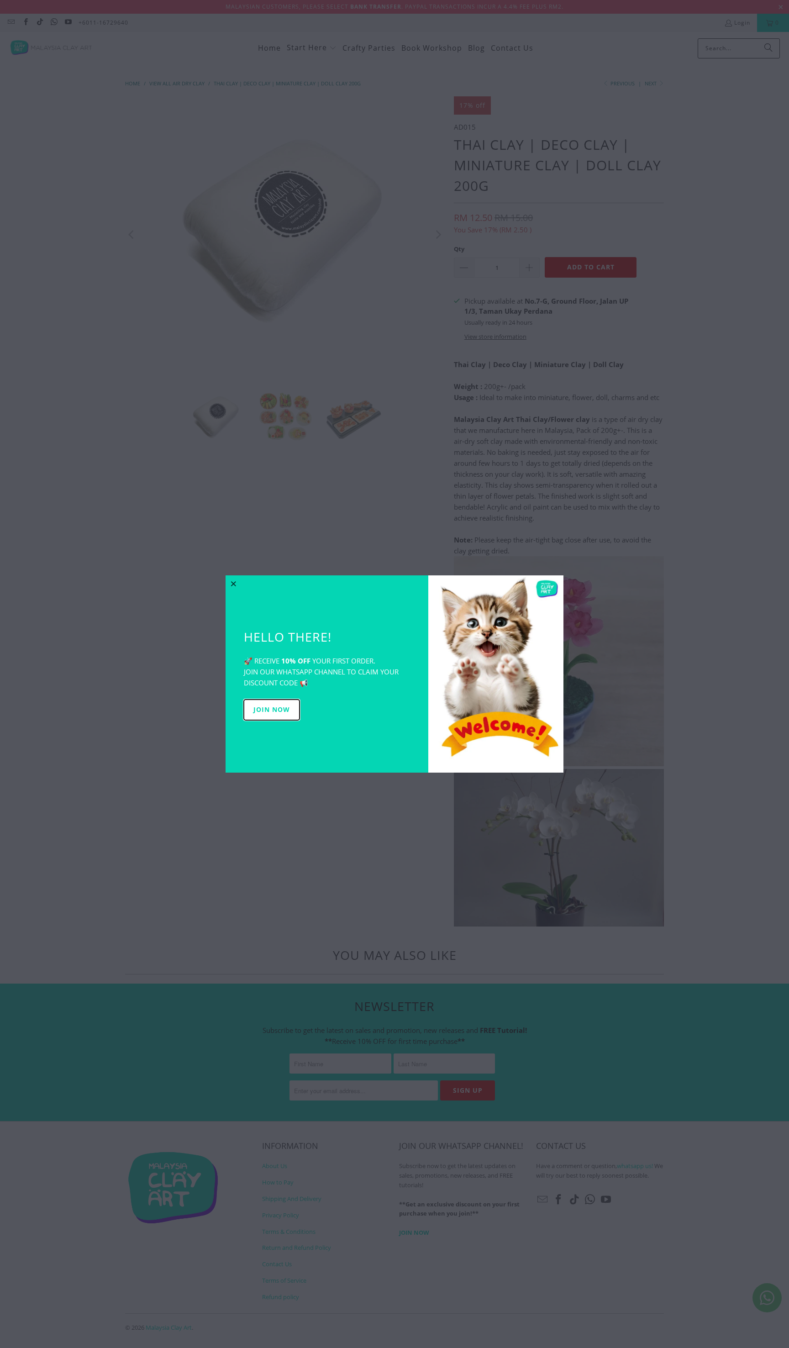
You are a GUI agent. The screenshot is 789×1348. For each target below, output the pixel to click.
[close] (234, 583)
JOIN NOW (271, 709)
